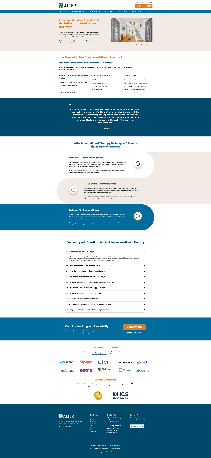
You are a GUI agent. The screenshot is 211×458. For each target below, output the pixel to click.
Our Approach (93, 11)
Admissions (135, 11)
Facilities (121, 11)
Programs (108, 11)
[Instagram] (63, 426)
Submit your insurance (99, 354)
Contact (148, 11)
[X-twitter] (74, 426)
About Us (63, 11)
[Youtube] (70, 426)
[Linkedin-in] (67, 426)
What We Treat (77, 11)
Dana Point (149, 45)
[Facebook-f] (59, 426)
